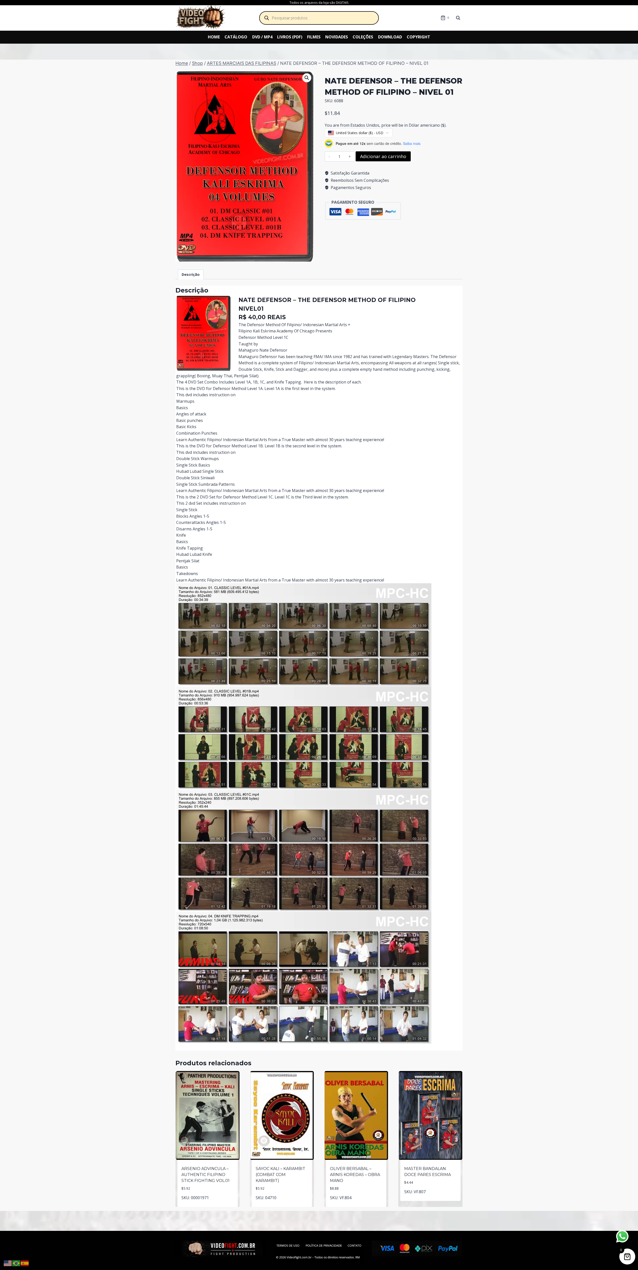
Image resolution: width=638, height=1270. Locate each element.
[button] (306, 77)
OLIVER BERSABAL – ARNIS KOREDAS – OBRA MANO (355, 1174)
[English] (8, 1263)
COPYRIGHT (418, 37)
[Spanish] (25, 1263)
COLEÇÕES (363, 37)
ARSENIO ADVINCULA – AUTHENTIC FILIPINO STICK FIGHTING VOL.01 (205, 1174)
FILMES (313, 37)
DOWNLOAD (390, 37)
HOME (214, 37)
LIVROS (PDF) (289, 37)
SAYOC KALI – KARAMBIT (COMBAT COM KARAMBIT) (280, 1174)
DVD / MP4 (262, 37)
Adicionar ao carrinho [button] (207, 1206)
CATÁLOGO (236, 37)
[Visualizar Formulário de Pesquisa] (458, 17)
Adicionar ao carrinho (383, 156)
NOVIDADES (336, 37)
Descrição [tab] (191, 274)
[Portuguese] (16, 1263)
